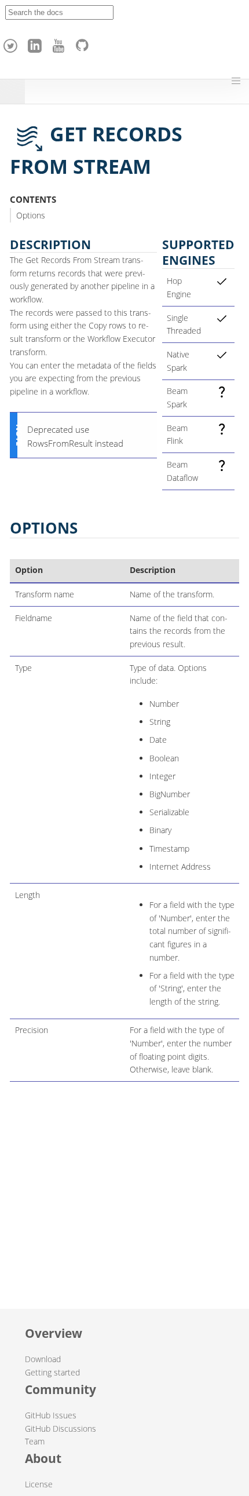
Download (43, 1358)
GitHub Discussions (60, 1428)
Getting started (52, 1372)
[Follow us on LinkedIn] (36, 43)
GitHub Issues (50, 1415)
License (39, 1484)
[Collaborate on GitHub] (84, 43)
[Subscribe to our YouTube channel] (60, 43)
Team (35, 1441)
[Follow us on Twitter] (12, 43)
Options (30, 215)
